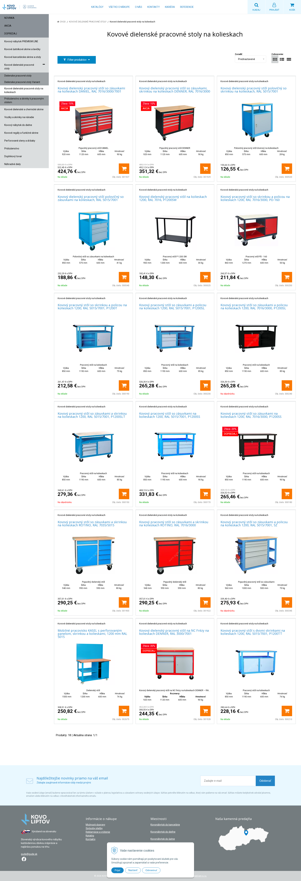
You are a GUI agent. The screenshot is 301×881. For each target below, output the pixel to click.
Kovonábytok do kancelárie (165, 824)
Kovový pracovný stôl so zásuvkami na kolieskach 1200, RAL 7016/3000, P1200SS (251, 415)
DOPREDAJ (10, 33)
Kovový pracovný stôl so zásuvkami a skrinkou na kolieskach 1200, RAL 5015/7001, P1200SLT (92, 415)
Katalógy (97, 7)
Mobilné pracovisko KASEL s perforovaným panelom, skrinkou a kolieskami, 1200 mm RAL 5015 (92, 633)
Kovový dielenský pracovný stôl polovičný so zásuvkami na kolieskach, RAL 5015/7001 (91, 198)
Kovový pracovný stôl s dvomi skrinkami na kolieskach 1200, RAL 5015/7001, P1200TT (253, 632)
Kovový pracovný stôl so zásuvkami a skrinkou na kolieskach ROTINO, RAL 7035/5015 (92, 523)
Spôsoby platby (94, 828)
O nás (138, 7)
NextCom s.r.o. (200, 876)
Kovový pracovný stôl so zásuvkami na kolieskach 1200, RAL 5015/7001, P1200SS (169, 415)
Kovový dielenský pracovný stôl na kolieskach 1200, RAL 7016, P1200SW (173, 198)
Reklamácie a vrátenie (98, 832)
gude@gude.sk (29, 854)
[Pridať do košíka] (124, 168)
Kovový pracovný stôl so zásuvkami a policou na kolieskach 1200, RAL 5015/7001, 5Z (254, 523)
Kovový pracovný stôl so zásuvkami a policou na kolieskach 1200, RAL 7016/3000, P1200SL (254, 306)
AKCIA (7, 25)
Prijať (117, 870)
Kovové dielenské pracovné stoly (87, 22)
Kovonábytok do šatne (162, 839)
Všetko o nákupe (119, 7)
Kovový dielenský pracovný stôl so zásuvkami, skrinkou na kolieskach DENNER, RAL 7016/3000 (174, 89)
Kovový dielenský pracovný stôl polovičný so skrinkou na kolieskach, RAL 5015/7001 (254, 89)
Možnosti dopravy (95, 824)
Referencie (187, 7)
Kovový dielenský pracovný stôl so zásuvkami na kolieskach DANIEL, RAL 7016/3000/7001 (91, 89)
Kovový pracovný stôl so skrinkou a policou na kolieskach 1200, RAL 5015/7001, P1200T (92, 306)
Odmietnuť (151, 870)
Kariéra (170, 7)
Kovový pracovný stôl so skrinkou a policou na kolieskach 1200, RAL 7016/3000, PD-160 (255, 198)
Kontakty (153, 7)
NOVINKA (9, 18)
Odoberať (265, 780)
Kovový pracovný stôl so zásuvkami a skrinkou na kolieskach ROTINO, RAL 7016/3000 (173, 523)
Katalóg (90, 835)
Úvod (63, 22)
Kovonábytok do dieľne (162, 831)
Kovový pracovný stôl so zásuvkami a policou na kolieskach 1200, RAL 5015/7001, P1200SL (172, 306)
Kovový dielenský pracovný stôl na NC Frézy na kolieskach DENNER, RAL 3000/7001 (174, 632)
